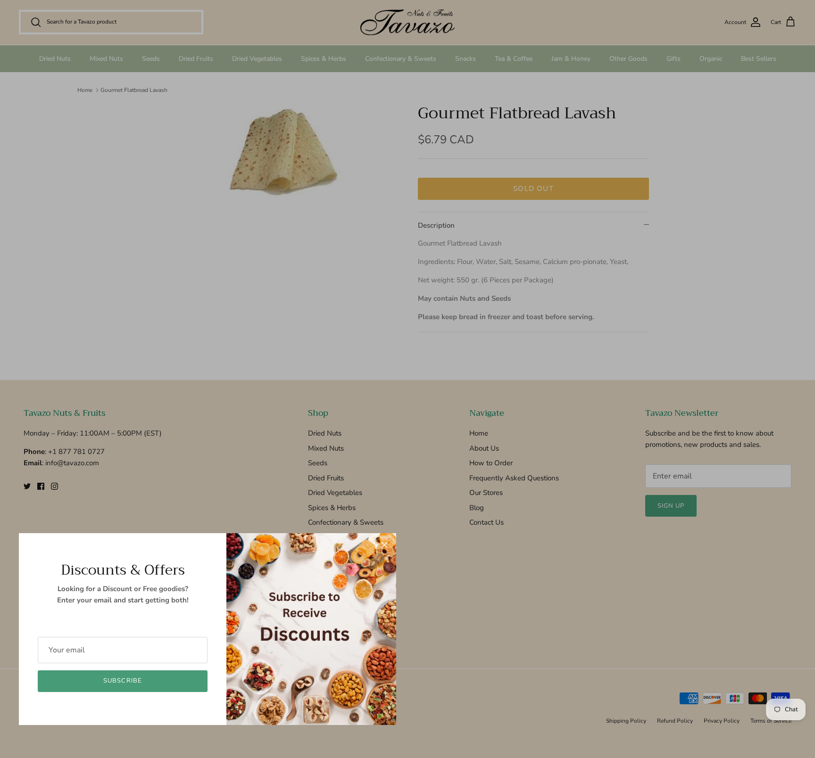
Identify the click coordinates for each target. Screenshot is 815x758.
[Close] (384, 545)
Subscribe (122, 680)
